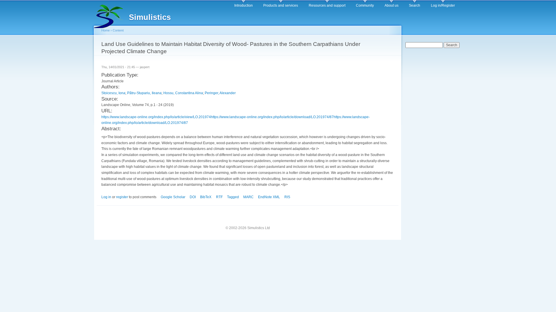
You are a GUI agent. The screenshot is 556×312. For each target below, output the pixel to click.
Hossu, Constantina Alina (183, 93)
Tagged (233, 197)
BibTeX (205, 197)
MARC (248, 197)
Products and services (280, 5)
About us (391, 5)
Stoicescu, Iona (113, 93)
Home (105, 30)
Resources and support (327, 5)
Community (365, 5)
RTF (219, 197)
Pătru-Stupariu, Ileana (144, 93)
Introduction (243, 5)
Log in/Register (443, 5)
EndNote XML (269, 197)
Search (414, 5)
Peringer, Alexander (220, 93)
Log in (106, 197)
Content (118, 30)
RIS (287, 197)
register (122, 197)
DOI (193, 197)
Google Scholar (173, 197)
